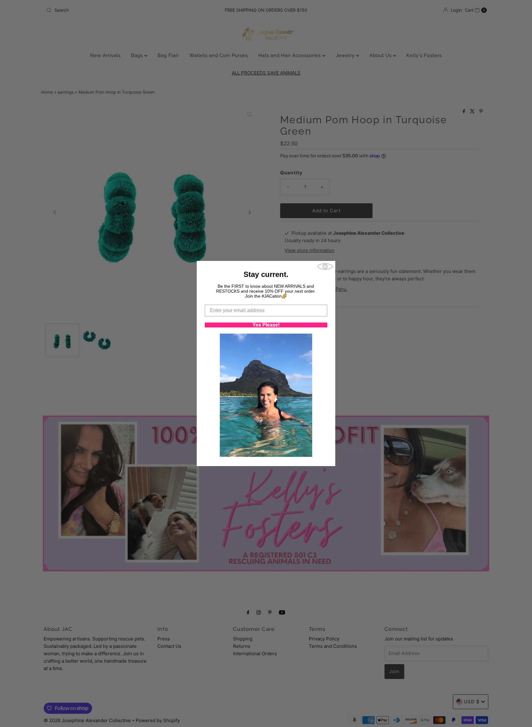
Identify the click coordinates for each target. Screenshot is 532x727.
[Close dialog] (325, 266)
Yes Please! (266, 325)
